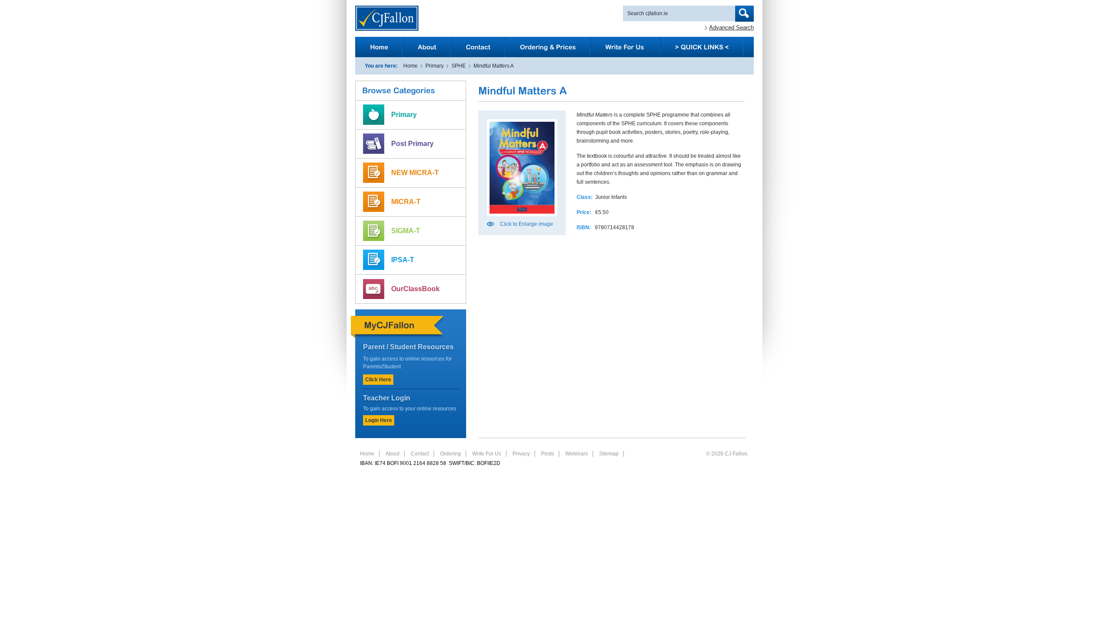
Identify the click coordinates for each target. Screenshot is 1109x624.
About (392, 454)
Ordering (450, 454)
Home (410, 66)
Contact (420, 454)
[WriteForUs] (625, 47)
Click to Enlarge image (526, 224)
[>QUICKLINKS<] (701, 47)
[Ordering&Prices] (547, 47)
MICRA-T (406, 201)
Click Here (378, 380)
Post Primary (412, 143)
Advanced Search (731, 27)
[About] (427, 47)
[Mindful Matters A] (522, 219)
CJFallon (386, 18)
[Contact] (478, 47)
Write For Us (486, 454)
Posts (547, 454)
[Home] (379, 47)
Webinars (576, 454)
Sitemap (609, 454)
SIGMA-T (405, 230)
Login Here (378, 420)
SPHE (458, 66)
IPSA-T (402, 259)
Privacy (521, 454)
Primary (434, 66)
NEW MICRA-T (415, 172)
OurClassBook (415, 288)
